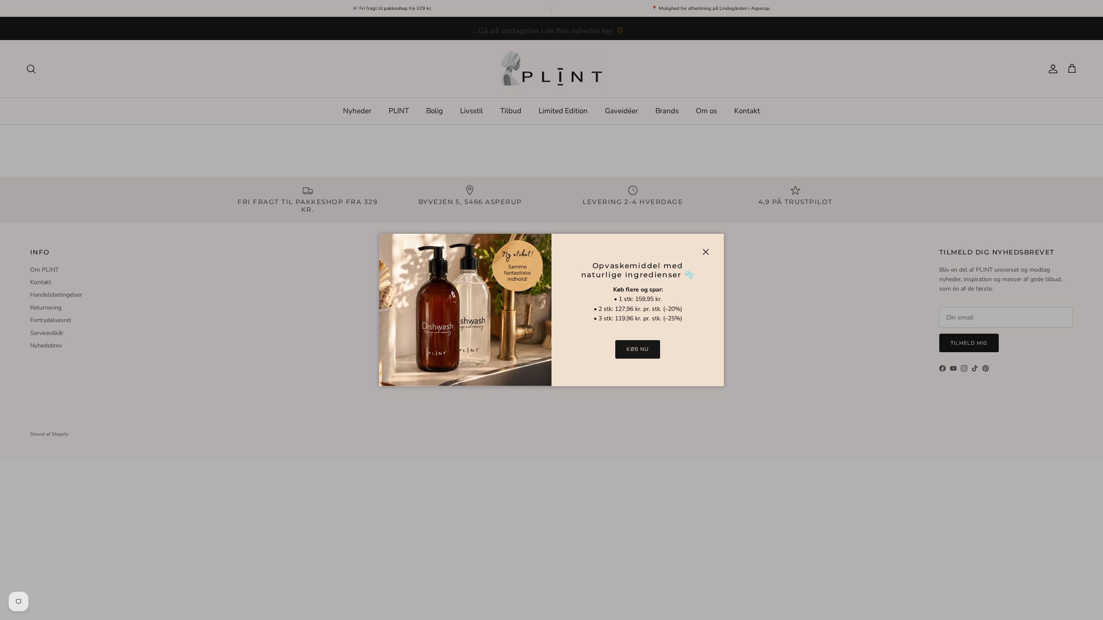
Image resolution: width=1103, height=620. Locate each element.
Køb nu (637, 349)
